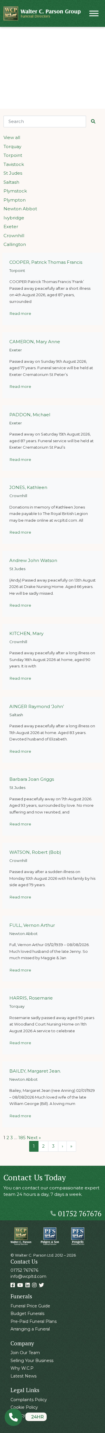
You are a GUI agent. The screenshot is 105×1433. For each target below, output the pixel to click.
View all (12, 137)
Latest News (23, 1376)
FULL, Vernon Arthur (32, 925)
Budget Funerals (27, 1313)
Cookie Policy (24, 1407)
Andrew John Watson (33, 560)
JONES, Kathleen (28, 487)
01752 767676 (80, 1213)
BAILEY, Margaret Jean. (35, 1071)
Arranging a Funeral (30, 1329)
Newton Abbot (20, 208)
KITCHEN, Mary (26, 633)
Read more (20, 313)
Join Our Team (25, 1352)
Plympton (15, 200)
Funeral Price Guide (30, 1306)
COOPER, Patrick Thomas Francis (45, 262)
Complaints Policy (28, 1399)
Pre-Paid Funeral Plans (33, 1321)
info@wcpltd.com (28, 1276)
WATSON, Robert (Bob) (35, 852)
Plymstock (15, 191)
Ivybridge (14, 218)
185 (22, 1137)
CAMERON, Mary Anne (34, 341)
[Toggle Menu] (94, 13)
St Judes (13, 173)
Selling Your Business (31, 1360)
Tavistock (14, 164)
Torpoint (13, 155)
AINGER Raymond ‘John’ (36, 706)
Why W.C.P (22, 1368)
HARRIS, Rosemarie (31, 998)
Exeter (11, 226)
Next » (34, 1137)
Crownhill (14, 235)
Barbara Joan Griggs (31, 779)
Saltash (11, 182)
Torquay (12, 146)
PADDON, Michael (29, 414)
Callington (15, 244)
